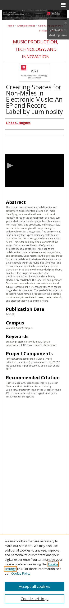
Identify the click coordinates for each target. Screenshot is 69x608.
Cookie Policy (20, 573)
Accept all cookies (34, 586)
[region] (34, 571)
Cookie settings (34, 598)
